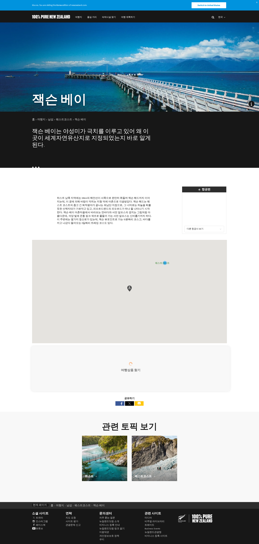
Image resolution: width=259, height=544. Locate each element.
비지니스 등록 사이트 (156, 536)
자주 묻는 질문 (107, 518)
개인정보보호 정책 (109, 536)
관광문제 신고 (73, 525)
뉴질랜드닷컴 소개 (109, 521)
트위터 (39, 518)
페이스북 (40, 525)
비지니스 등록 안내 (109, 525)
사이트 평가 (72, 521)
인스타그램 (42, 521)
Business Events (152, 528)
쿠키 (101, 539)
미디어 (148, 518)
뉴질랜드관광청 (153, 532)
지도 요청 (71, 518)
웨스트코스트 (162, 263)
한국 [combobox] (220, 17)
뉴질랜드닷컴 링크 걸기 (112, 528)
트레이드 (149, 525)
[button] (78, 17)
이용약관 (104, 532)
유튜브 (39, 528)
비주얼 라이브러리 (154, 521)
